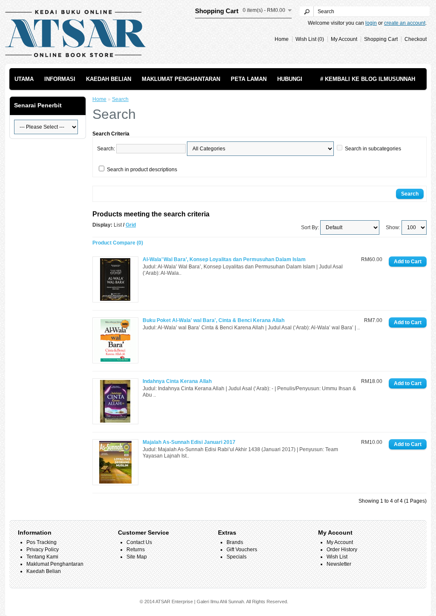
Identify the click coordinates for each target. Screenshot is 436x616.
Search (120, 99)
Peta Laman (249, 79)
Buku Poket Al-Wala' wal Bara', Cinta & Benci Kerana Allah (213, 320)
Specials (237, 557)
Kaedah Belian (108, 79)
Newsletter (339, 564)
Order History (342, 550)
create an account (404, 23)
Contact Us (139, 542)
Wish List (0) (309, 39)
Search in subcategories (373, 149)
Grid (131, 225)
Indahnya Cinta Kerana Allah (177, 381)
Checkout (415, 39)
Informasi (59, 79)
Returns (135, 550)
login (371, 23)
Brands (235, 542)
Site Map (136, 557)
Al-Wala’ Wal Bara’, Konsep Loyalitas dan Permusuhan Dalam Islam (224, 259)
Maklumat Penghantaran (181, 79)
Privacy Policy (42, 550)
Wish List (337, 557)
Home (282, 39)
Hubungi (289, 79)
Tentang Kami (42, 557)
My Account (344, 39)
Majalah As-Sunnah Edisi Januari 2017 (189, 442)
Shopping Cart (381, 39)
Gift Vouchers (242, 550)
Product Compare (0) (117, 243)
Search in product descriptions (142, 170)
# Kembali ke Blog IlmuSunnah (367, 79)
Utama (24, 79)
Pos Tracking (41, 542)
